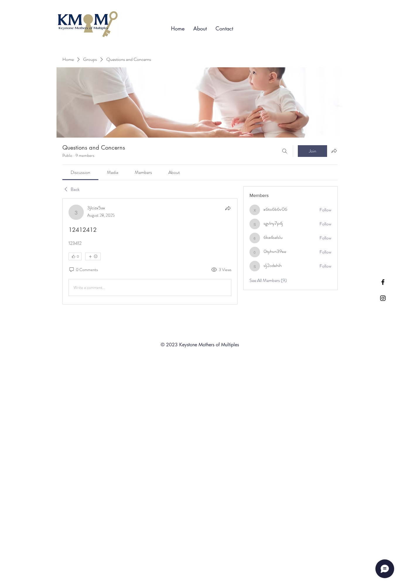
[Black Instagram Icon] (383, 298)
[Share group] (334, 150)
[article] (149, 251)
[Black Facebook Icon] (383, 282)
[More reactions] (93, 256)
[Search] (284, 151)
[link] (80, 172)
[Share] (227, 208)
